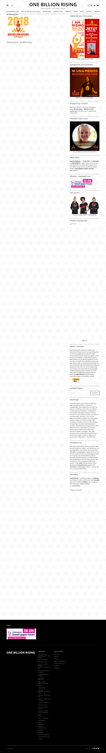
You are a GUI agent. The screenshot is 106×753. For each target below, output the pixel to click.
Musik (39, 685)
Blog (82, 11)
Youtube (98, 5)
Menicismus (82, 437)
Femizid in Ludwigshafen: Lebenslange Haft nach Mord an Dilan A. (83, 407)
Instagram (91, 5)
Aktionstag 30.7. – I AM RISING (44, 656)
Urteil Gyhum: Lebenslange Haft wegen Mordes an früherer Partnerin (83, 412)
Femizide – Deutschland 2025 (44, 695)
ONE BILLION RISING (53, 4)
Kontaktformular (42, 728)
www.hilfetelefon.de (83, 465)
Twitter (94, 5)
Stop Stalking (76, 485)
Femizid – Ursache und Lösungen (44, 699)
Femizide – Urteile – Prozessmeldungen (43, 711)
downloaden (73, 111)
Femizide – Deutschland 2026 (44, 692)
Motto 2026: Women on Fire (44, 667)
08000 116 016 (83, 463)
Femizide (68, 11)
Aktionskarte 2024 (42, 662)
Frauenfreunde (91, 437)
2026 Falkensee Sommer (88, 427)
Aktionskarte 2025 (42, 659)
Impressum (57, 654)
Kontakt (89, 11)
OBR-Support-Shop (84, 372)
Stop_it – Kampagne (43, 718)
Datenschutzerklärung (44, 734)
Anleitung (40, 679)
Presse (75, 11)
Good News (41, 724)
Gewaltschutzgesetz (75, 420)
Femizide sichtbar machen (42, 707)
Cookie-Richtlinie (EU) (43, 737)
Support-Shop (58, 11)
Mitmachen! (47, 11)
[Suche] (12, 5)
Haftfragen (84, 431)
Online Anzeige (87, 420)
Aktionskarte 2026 (12, 11)
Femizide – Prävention (44, 702)
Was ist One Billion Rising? (30, 11)
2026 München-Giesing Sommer (85, 426)
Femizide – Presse (42, 705)
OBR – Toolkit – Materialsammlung (43, 682)
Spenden (97, 11)
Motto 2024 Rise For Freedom (43, 675)
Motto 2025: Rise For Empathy (43, 671)
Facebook (88, 5)
